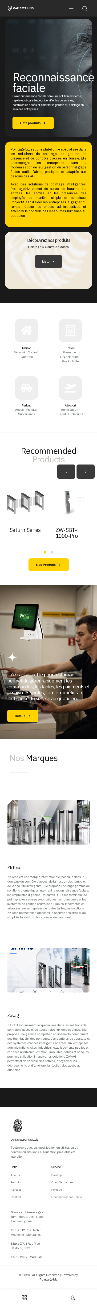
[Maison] (26, 330)
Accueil (15, 1175)
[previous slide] (66, 472)
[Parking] (26, 388)
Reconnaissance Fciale (66, 1197)
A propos (16, 1189)
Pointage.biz (48, 1279)
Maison (26, 348)
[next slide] (86, 472)
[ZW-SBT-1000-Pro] (71, 503)
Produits (16, 1182)
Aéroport (70, 405)
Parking (26, 405)
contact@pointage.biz (24, 1139)
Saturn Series (24, 530)
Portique (56, 1189)
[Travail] (70, 330)
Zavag (13, 1015)
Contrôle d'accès (62, 1182)
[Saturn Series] (25, 503)
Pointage (57, 1175)
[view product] (41, 488)
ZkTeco (14, 867)
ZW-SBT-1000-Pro (67, 533)
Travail (70, 348)
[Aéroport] (70, 388)
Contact (16, 1197)
